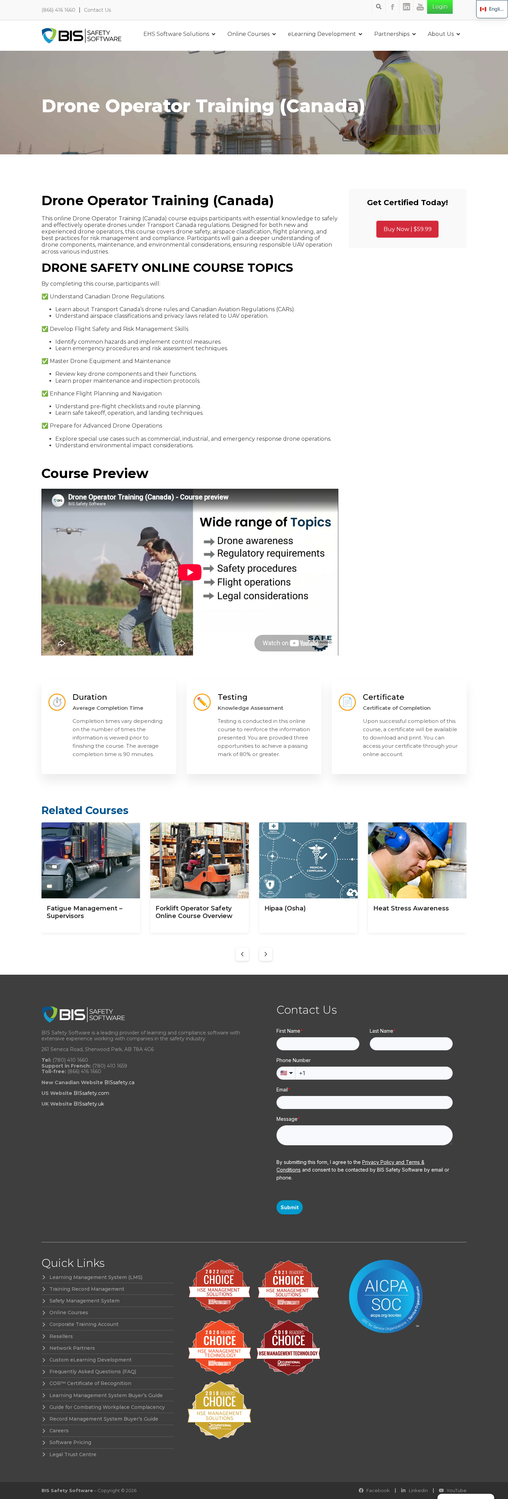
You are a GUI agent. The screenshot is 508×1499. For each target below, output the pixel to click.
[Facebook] (392, 7)
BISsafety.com (91, 1093)
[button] (242, 954)
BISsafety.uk (89, 1104)
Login (440, 6)
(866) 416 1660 (58, 10)
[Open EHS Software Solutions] (213, 34)
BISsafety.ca (119, 1082)
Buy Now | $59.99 (408, 229)
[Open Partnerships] (414, 34)
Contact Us (97, 10)
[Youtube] (420, 7)
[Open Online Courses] (274, 34)
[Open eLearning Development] (360, 34)
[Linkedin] (406, 7)
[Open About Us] (458, 34)
